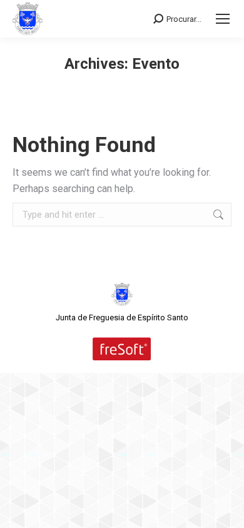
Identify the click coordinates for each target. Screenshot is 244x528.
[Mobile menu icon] (222, 19)
